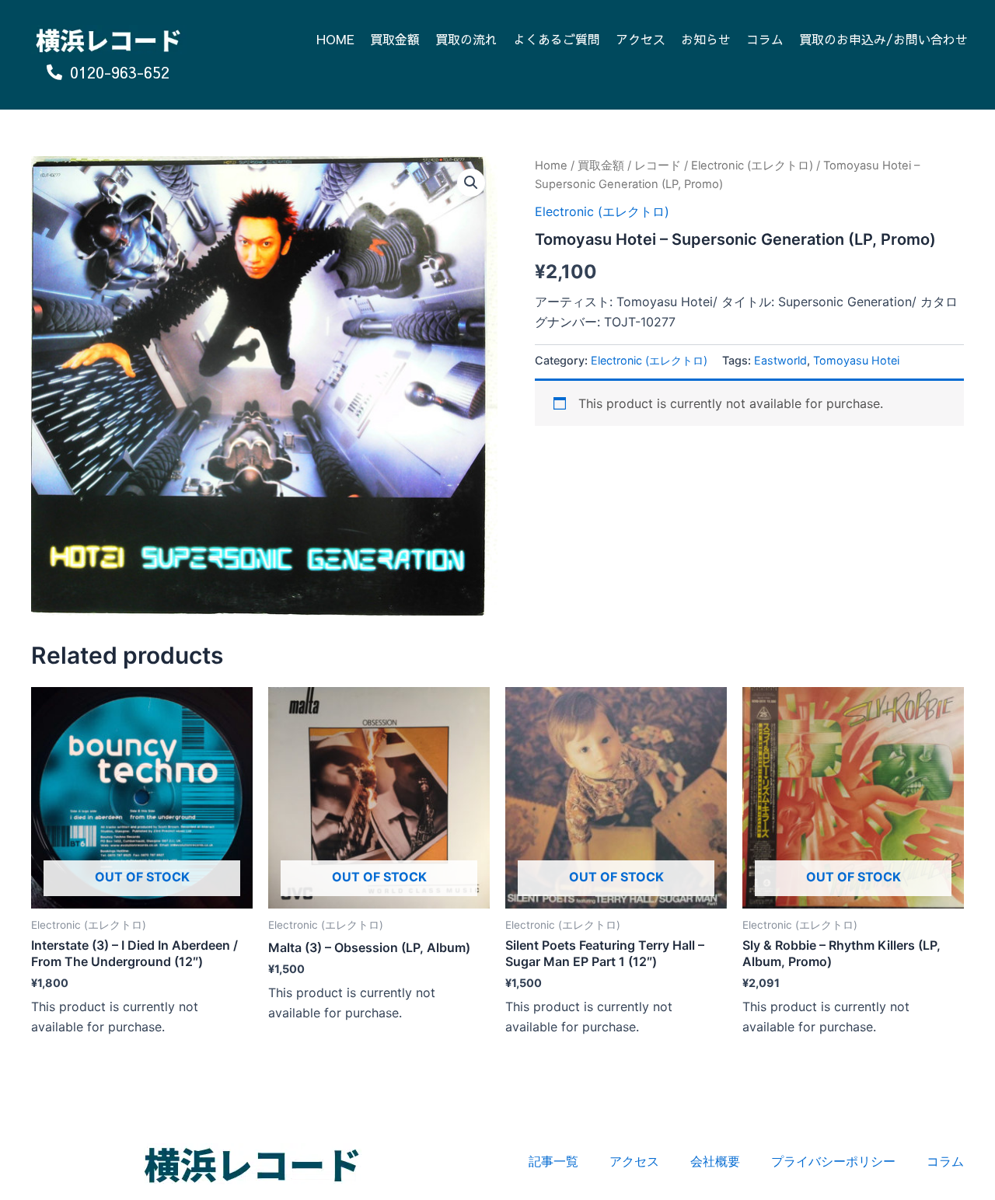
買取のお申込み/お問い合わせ (883, 38)
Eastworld (780, 360)
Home (551, 166)
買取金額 (395, 38)
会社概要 (715, 1161)
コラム (765, 38)
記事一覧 (553, 1161)
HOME (335, 38)
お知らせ (706, 38)
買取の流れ (466, 38)
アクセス (640, 38)
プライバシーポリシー (833, 1161)
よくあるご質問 (556, 38)
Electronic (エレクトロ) (752, 166)
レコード (657, 166)
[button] (471, 183)
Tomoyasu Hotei (856, 360)
